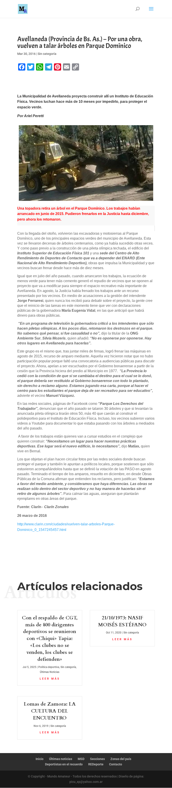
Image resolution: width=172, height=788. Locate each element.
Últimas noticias (60, 759)
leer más (50, 678)
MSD (81, 759)
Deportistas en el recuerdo (64, 764)
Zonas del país (120, 759)
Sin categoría (47, 54)
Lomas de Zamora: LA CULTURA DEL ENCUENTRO (50, 711)
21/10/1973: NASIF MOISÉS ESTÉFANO (122, 621)
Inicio (39, 759)
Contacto (115, 764)
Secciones (97, 759)
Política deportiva (48, 667)
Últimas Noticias (49, 672)
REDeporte (95, 764)
